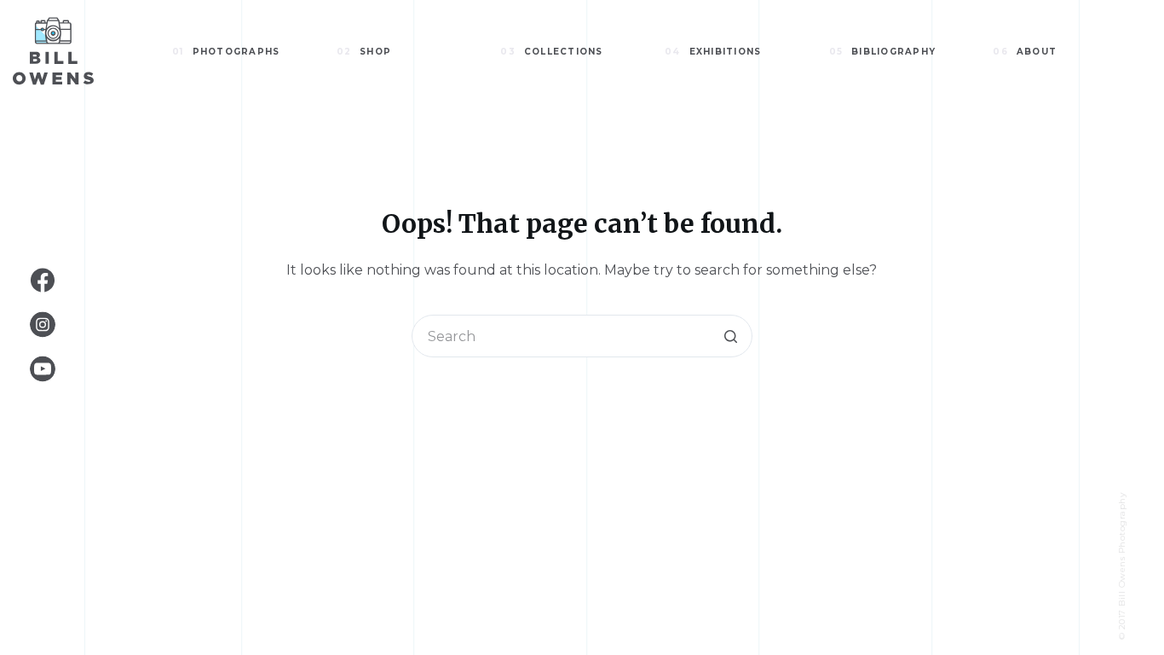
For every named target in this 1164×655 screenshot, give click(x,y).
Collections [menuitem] (551, 51)
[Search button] (731, 336)
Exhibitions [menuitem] (713, 51)
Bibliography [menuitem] (882, 51)
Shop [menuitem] (364, 51)
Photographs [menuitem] (225, 51)
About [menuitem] (1025, 51)
